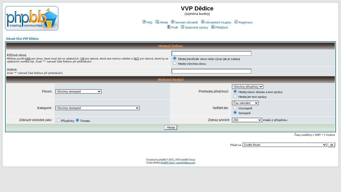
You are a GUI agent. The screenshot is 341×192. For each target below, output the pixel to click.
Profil (174, 27)
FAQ (149, 22)
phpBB (162, 159)
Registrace (245, 22)
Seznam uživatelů (186, 22)
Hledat (164, 22)
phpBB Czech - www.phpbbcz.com (178, 162)
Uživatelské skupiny (218, 22)
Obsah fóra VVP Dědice (22, 38)
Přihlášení (221, 27)
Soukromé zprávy (196, 27)
